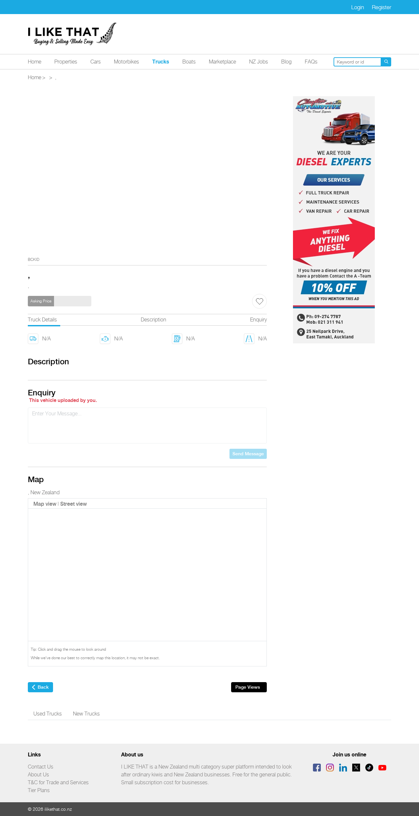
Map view (44, 504)
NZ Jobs (258, 62)
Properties (65, 62)
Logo (73, 34)
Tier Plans (39, 790)
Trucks (160, 61)
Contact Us (40, 767)
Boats (189, 62)
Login (357, 7)
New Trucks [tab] (86, 714)
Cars (95, 62)
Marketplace (222, 62)
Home (34, 62)
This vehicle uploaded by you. (63, 400)
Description (153, 320)
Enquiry (258, 320)
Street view (73, 504)
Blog (286, 62)
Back (43, 687)
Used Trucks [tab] (47, 714)
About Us (38, 774)
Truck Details (42, 320)
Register (381, 7)
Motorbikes (126, 62)
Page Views (247, 687)
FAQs (311, 62)
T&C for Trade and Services (58, 782)
